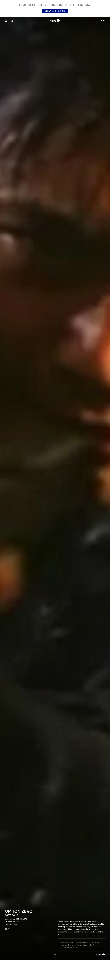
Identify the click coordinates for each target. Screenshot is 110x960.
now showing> (69, 947)
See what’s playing (55, 11)
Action (8, 924)
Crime (14, 924)
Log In (102, 21)
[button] (6, 21)
